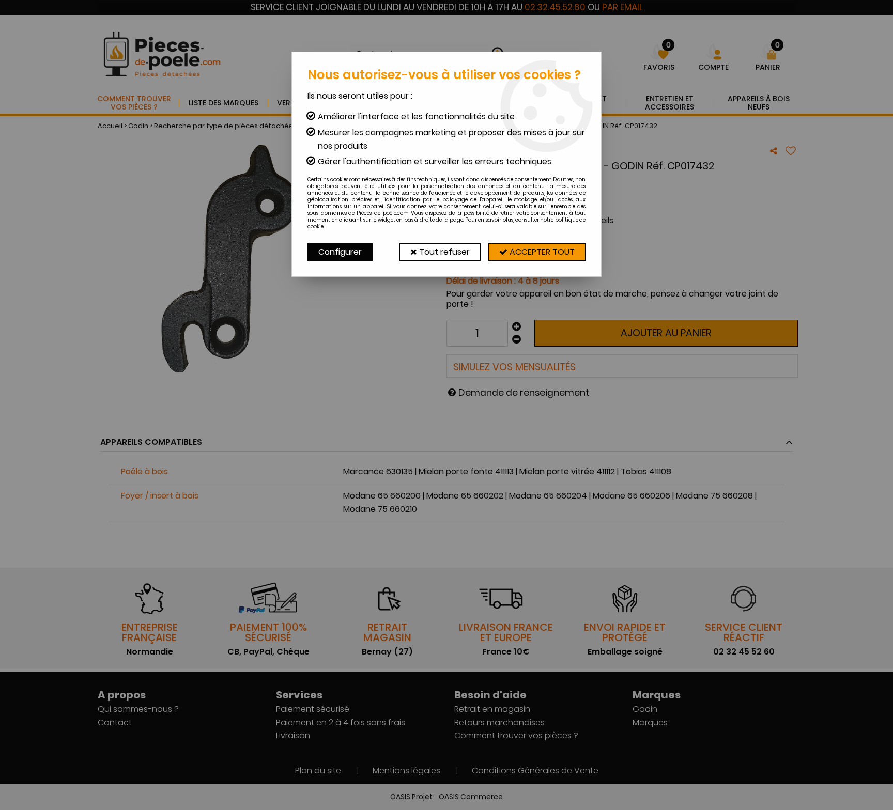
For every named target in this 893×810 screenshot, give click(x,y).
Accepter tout (541, 252)
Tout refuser (443, 252)
